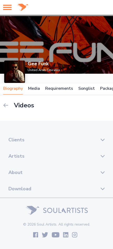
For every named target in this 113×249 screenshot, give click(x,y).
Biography (13, 88)
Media (34, 88)
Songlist (86, 88)
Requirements (59, 88)
